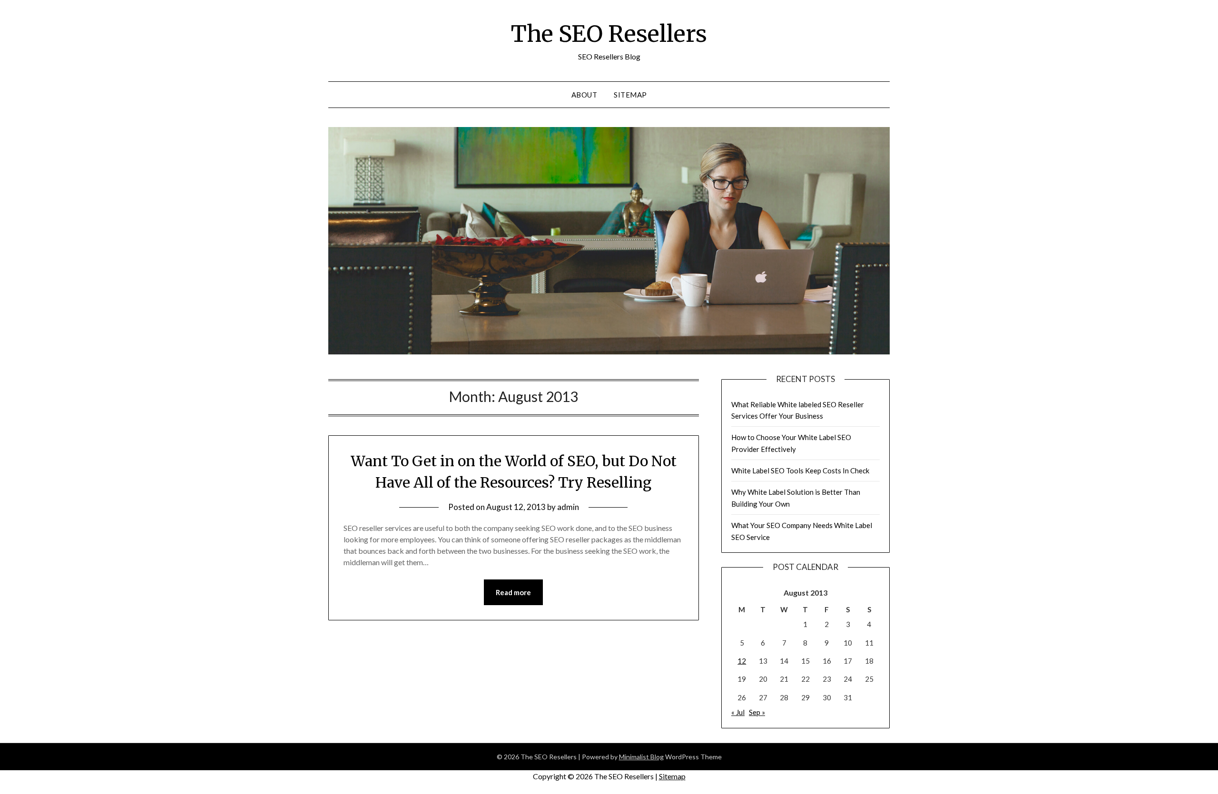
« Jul (738, 712)
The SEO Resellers (609, 34)
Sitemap (630, 94)
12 (741, 661)
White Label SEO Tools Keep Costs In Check (800, 470)
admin (568, 507)
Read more (513, 592)
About (584, 94)
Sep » (757, 712)
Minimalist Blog (641, 757)
